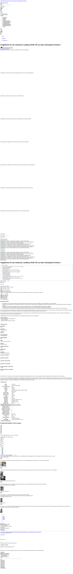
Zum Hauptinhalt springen (5, 0)
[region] (36, 154)
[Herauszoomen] (1, 240)
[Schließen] (0, 238)
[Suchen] (1, 7)
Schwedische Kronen (6, 22)
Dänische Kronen (6, 23)
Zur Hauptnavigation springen (21, 0)
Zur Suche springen (13, 0)
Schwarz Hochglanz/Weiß (13, 276)
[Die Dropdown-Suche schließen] (3, 7)
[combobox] (5, 5)
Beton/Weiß (11, 269)
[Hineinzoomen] (6, 240)
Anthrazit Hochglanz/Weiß (13, 266)
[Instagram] (2, 529)
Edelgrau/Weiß (11, 271)
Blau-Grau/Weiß (11, 270)
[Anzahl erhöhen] (7, 294)
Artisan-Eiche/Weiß (6, 268)
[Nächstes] (4, 234)
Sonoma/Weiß (11, 277)
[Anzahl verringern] (1, 294)
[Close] (0, 541)
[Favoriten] (0, 9)
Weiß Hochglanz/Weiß (12, 278)
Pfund (4, 18)
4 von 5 (3, 282)
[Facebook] (2, 530)
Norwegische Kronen (7, 24)
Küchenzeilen (3, 259)
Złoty (4, 19)
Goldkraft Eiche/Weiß (6, 272)
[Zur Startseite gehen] (4, 2)
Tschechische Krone (6, 25)
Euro (4, 26)
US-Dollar (5, 17)
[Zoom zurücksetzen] (4, 240)
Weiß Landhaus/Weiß (6, 279)
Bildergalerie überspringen (4, 48)
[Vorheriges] (1, 234)
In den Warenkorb (5, 295)
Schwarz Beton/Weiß (6, 275)
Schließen (2, 552)
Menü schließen (4, 14)
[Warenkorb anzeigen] (0, 34)
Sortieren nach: (3, 455)
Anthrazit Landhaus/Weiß (7, 267)
